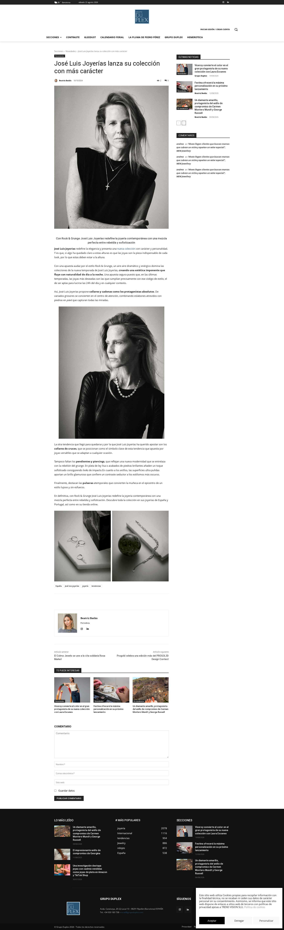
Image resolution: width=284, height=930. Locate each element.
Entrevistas (213, 821)
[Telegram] (134, 601)
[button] (236, 29)
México (207, 829)
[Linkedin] (228, 2)
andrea (180, 143)
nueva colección (126, 248)
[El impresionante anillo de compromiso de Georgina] (62, 854)
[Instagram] (223, 2)
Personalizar (266, 920)
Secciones (58, 51)
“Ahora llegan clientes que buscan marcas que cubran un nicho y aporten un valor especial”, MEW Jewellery (203, 147)
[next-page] (184, 123)
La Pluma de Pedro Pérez (218, 826)
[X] (112, 601)
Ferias (213, 824)
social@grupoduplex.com (131, 912)
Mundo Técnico (222, 829)
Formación (225, 824)
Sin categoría (223, 834)
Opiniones (210, 831)
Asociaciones (196, 819)
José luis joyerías (72, 586)
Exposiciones (199, 824)
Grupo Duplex (201, 75)
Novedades (71, 51)
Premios (195, 834)
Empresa (225, 819)
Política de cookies (254, 907)
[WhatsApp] (119, 601)
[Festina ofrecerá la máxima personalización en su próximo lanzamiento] (112, 689)
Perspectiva (224, 831)
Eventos (226, 821)
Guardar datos (66, 790)
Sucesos (225, 836)
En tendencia (139, 701)
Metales (196, 829)
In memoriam (196, 826)
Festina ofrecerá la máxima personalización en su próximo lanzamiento (108, 709)
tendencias (96, 586)
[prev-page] (179, 123)
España (59, 586)
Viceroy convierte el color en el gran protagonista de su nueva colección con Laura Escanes (72, 709)
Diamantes (212, 819)
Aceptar (212, 920)
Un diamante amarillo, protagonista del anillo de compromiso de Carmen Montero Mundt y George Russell (150, 709)
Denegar (239, 920)
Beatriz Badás (201, 93)
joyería (85, 586)
